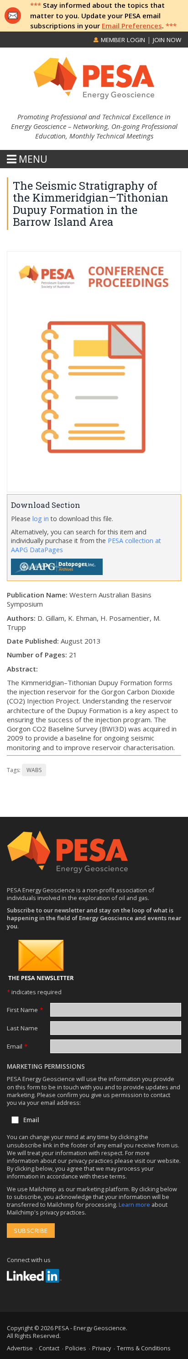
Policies (75, 1348)
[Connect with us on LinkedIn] (34, 1276)
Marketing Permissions (46, 1066)
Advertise (20, 1348)
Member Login (122, 40)
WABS (34, 770)
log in (40, 518)
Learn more (135, 1204)
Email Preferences (132, 25)
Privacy (101, 1348)
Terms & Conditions (144, 1348)
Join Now (167, 40)
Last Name (22, 1028)
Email (17, 1046)
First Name (25, 1010)
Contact (49, 1348)
